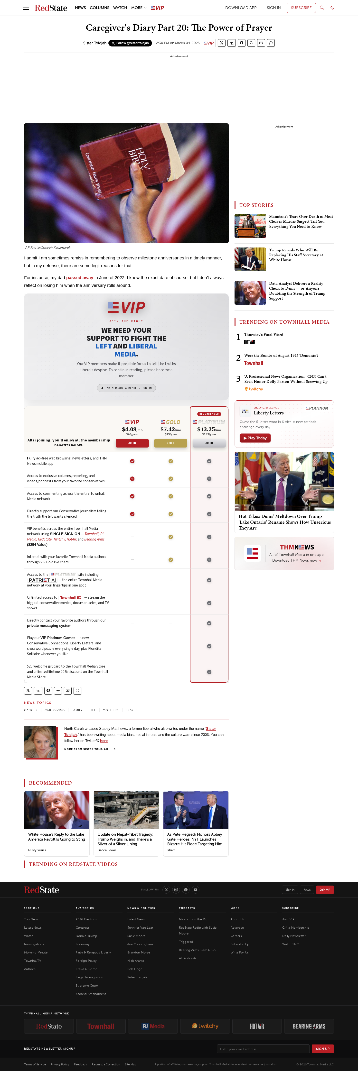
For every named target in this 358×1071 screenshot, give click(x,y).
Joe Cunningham (140, 944)
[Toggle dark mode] (332, 8)
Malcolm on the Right (194, 919)
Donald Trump (86, 936)
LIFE (92, 710)
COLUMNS (99, 7)
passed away (79, 277)
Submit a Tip (240, 944)
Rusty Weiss (37, 850)
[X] (166, 890)
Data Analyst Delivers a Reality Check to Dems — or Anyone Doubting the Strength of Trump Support (297, 291)
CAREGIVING (55, 710)
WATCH (120, 7)
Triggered (186, 941)
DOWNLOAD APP (241, 7)
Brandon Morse (138, 952)
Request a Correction (106, 1064)
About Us (237, 919)
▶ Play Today (255, 438)
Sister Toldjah (94, 43)
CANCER (31, 710)
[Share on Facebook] (241, 43)
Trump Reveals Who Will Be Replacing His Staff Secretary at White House (296, 255)
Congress (83, 927)
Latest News (33, 927)
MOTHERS (111, 710)
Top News (31, 919)
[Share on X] (222, 43)
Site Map (130, 1064)
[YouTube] (195, 890)
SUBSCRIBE (301, 7)
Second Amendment (91, 994)
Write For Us (240, 952)
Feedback (80, 1064)
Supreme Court (87, 985)
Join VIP (325, 889)
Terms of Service (35, 1064)
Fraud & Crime (86, 969)
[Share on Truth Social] (231, 43)
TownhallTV (32, 960)
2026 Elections (86, 919)
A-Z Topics (85, 908)
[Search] (322, 8)
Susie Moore (136, 936)
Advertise (237, 927)
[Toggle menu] (26, 8)
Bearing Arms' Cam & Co (197, 950)
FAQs (307, 889)
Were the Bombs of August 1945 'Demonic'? (281, 355)
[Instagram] (176, 890)
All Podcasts (188, 958)
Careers (236, 936)
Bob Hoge (134, 969)
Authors (30, 969)
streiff (171, 850)
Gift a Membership (295, 927)
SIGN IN (274, 7)
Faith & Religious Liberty (93, 952)
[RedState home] (41, 889)
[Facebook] (186, 890)
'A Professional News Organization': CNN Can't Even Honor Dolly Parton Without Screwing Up (286, 378)
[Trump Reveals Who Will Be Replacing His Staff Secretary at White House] (250, 259)
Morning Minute (35, 952)
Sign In (290, 889)
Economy (82, 944)
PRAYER (132, 710)
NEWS (80, 7)
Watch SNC (290, 944)
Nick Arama (135, 960)
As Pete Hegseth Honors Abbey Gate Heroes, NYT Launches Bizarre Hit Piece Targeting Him (195, 839)
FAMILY (77, 710)
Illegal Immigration (89, 977)
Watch (28, 936)
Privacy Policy (60, 1064)
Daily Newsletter (294, 936)
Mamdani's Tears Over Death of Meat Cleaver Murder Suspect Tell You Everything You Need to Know (301, 221)
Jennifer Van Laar (140, 927)
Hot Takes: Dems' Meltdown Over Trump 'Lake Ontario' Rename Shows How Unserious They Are (285, 522)
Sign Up (323, 1049)
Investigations (34, 944)
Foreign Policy (86, 960)
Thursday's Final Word (263, 334)
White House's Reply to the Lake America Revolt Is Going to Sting (56, 836)
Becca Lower (107, 850)
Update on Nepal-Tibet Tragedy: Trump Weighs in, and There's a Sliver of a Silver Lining (125, 839)
